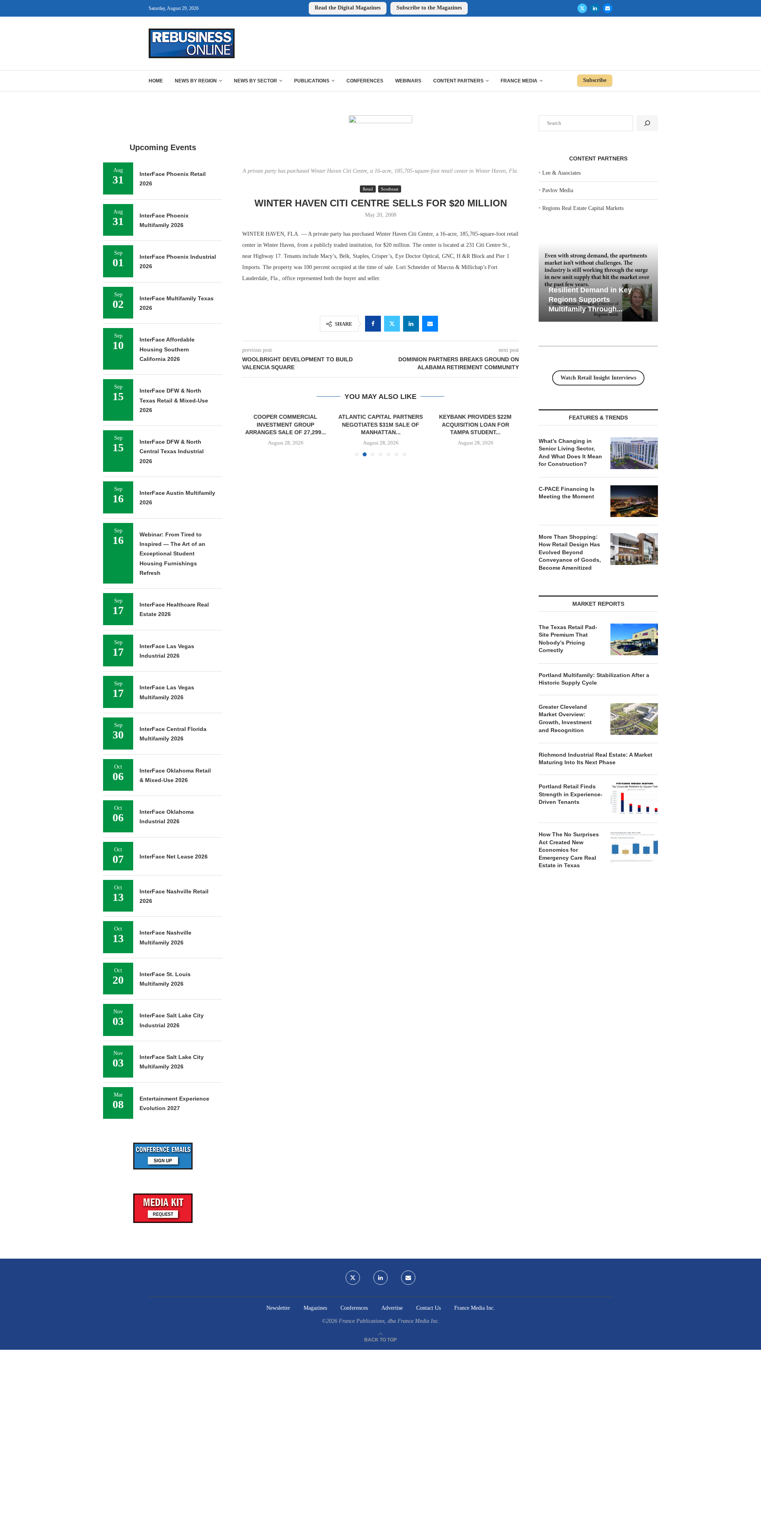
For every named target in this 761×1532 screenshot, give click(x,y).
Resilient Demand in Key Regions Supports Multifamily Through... (590, 299)
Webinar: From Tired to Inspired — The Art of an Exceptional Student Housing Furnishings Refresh (172, 553)
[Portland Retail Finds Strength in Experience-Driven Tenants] (634, 799)
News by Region (196, 81)
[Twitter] (582, 8)
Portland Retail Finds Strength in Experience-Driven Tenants (570, 794)
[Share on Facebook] (373, 324)
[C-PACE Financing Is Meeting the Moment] (634, 501)
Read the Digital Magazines (347, 8)
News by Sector (255, 81)
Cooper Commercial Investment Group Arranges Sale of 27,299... (285, 424)
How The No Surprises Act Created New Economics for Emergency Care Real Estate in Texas (569, 849)
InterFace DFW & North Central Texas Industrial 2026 (172, 451)
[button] (253, 434)
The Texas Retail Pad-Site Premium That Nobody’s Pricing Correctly (568, 639)
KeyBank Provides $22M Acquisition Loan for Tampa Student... (475, 424)
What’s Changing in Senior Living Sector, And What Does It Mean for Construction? (570, 452)
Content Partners (458, 81)
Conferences (364, 81)
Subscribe (594, 80)
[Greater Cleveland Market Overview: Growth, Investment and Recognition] (634, 719)
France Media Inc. (474, 1308)
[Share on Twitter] (392, 324)
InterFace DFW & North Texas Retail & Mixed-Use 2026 (174, 400)
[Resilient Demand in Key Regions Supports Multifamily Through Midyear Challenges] (598, 282)
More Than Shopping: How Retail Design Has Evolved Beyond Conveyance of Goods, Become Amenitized (570, 552)
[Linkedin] (595, 8)
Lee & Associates (561, 173)
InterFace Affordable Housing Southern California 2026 (167, 349)
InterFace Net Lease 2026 (174, 856)
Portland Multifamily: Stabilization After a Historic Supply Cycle (594, 679)
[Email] (607, 8)
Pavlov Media (557, 190)
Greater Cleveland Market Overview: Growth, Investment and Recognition (565, 718)
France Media (519, 81)
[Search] (647, 123)
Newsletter (278, 1308)
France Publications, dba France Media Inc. (389, 1321)
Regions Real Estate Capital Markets (582, 208)
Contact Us (428, 1308)
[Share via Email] (430, 324)
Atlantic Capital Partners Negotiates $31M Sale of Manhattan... (380, 424)
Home (156, 81)
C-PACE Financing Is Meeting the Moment (567, 493)
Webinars (408, 81)
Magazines (315, 1308)
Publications (311, 81)
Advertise (392, 1308)
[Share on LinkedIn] (411, 324)
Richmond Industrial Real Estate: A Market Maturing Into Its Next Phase (595, 759)
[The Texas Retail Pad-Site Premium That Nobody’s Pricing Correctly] (634, 639)
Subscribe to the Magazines (429, 8)
